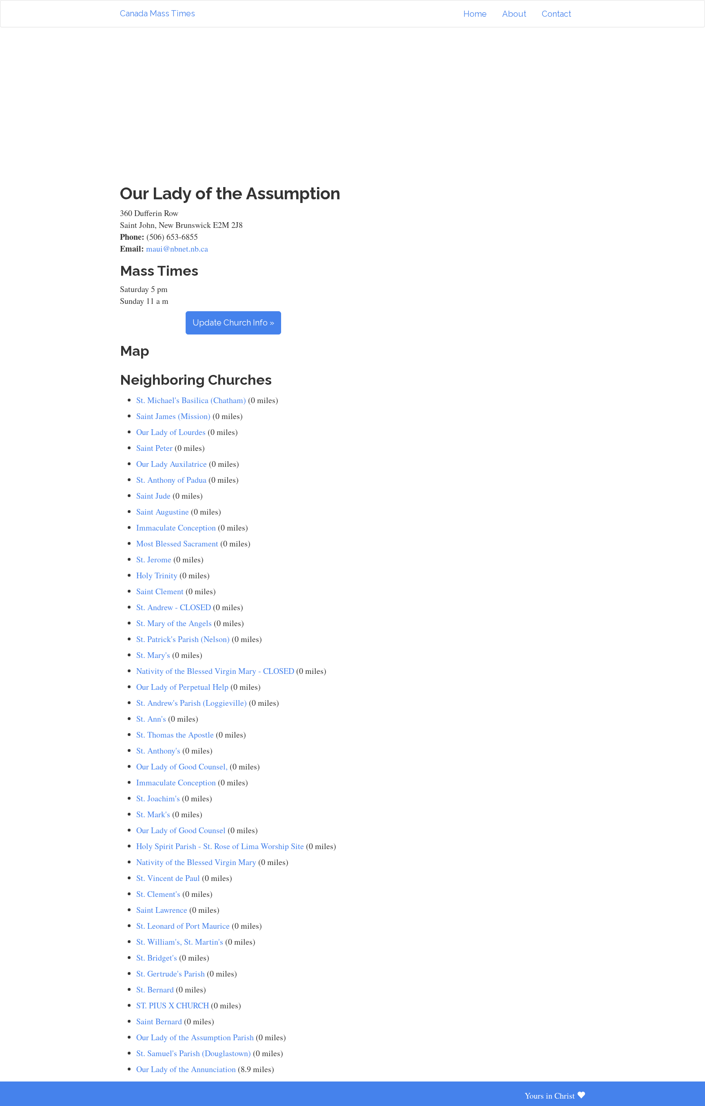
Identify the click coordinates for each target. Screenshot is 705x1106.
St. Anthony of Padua (171, 479)
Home (475, 14)
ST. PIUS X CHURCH (172, 1005)
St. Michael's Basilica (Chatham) (191, 400)
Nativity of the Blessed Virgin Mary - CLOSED (215, 670)
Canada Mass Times (157, 13)
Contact (556, 14)
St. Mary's (153, 654)
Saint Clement (160, 591)
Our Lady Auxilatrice (171, 463)
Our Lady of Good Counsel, (182, 766)
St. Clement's (158, 893)
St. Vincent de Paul (168, 877)
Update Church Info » (233, 323)
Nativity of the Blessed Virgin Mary (196, 861)
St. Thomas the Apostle (175, 734)
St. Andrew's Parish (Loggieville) (191, 702)
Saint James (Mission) (173, 415)
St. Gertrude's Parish (170, 973)
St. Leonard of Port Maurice (183, 925)
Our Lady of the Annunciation (186, 1069)
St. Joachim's (158, 798)
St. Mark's (153, 814)
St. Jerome (153, 559)
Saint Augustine (162, 511)
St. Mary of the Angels (174, 623)
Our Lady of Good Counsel (181, 830)
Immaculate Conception (176, 527)
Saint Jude (153, 495)
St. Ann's (151, 718)
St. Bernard (155, 989)
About (514, 14)
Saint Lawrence (161, 909)
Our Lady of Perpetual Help (182, 686)
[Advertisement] (352, 106)
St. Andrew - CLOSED (173, 607)
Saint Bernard (159, 1021)
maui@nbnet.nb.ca (177, 248)
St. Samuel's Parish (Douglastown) (193, 1053)
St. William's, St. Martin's (179, 941)
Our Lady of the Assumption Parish (195, 1037)
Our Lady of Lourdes (171, 431)
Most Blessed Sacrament (177, 543)
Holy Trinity (156, 575)
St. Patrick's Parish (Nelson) (183, 638)
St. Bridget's (156, 957)
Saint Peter (154, 447)
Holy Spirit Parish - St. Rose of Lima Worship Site (220, 846)
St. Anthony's (158, 750)
